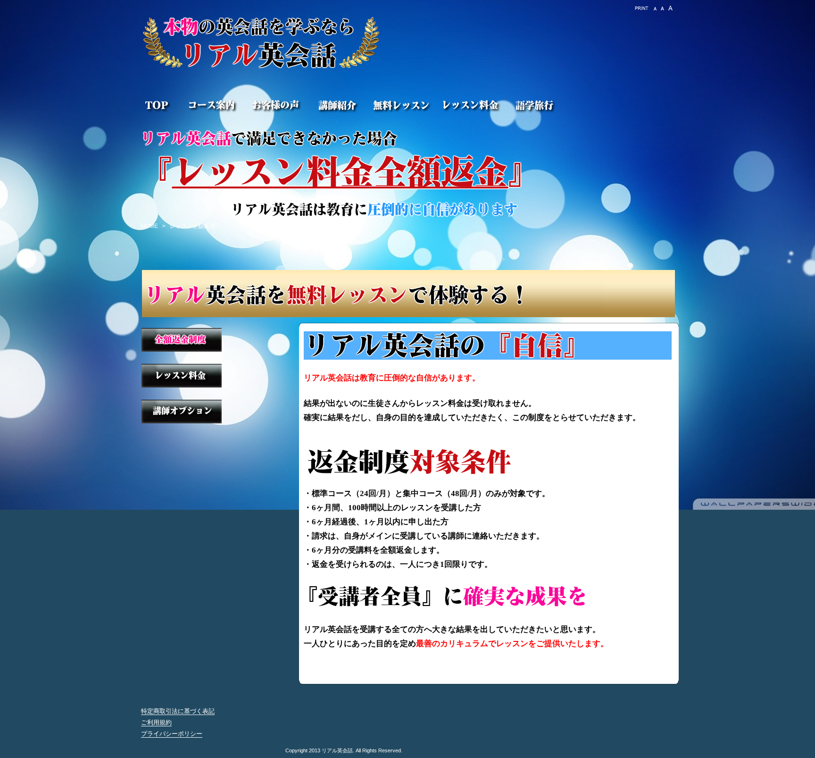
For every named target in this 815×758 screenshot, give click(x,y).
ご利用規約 (156, 722)
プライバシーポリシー (171, 733)
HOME (149, 226)
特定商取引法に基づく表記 (178, 711)
